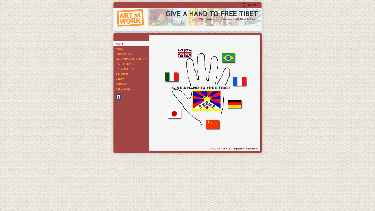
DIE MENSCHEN (125, 69)
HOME (119, 44)
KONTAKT (121, 84)
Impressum (239, 148)
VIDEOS (120, 79)
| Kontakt (252, 5)
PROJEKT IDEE (124, 54)
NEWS (119, 49)
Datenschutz (252, 148)
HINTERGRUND (124, 64)
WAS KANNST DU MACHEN (131, 59)
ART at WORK (123, 89)
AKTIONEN (122, 74)
